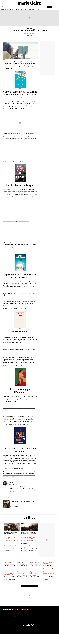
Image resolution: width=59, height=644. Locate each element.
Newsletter (55, 6)
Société (21, 9)
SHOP (49, 6)
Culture (11, 9)
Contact (15, 616)
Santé (26, 9)
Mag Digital (31, 9)
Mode (2, 9)
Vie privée (26, 613)
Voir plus (29, 585)
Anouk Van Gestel (31, 33)
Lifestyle (17, 9)
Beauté (6, 9)
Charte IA (15, 613)
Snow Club (37, 9)
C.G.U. (4, 613)
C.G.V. (4, 616)
